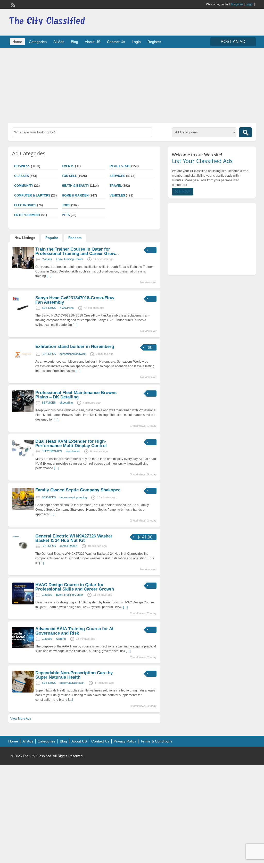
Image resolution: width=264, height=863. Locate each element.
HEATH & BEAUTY (75, 185)
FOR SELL (69, 176)
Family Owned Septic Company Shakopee (77, 490)
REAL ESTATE (120, 166)
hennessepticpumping (73, 497)
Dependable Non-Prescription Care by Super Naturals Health (74, 675)
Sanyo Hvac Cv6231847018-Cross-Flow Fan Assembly (74, 300)
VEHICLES (117, 195)
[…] (49, 276)
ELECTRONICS (52, 451)
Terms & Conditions (156, 741)
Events (68, 166)
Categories (38, 42)
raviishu (61, 638)
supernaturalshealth (72, 682)
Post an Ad (233, 41)
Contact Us (116, 42)
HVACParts (67, 307)
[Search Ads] (245, 132)
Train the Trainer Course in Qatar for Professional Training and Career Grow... (77, 251)
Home (17, 42)
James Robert (68, 546)
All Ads (58, 42)
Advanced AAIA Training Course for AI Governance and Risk (74, 631)
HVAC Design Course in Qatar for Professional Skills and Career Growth (74, 587)
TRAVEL (116, 185)
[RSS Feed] (12, 4)
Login (249, 4)
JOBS (66, 205)
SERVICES (117, 176)
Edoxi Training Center (69, 259)
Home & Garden (75, 195)
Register (237, 4)
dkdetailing (66, 402)
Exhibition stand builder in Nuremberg (74, 346)
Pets (66, 215)
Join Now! (183, 191)
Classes (47, 259)
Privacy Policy (125, 741)
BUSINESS (49, 307)
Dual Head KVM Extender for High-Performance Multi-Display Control (71, 443)
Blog (74, 42)
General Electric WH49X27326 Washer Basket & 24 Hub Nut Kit (73, 538)
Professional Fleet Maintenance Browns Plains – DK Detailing (76, 394)
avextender (73, 451)
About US (92, 42)
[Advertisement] (132, 85)
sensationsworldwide (73, 353)
